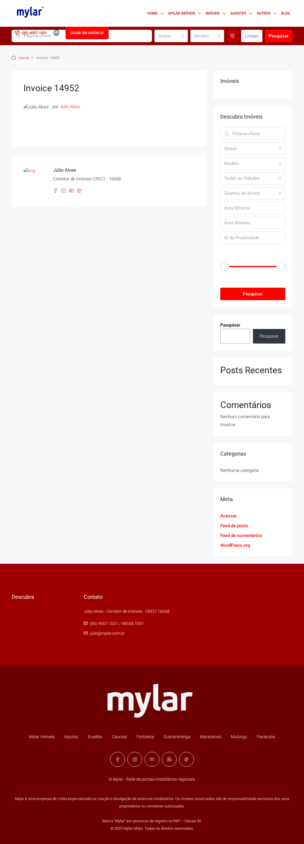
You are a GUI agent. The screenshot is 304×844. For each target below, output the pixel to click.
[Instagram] (134, 759)
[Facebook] (117, 759)
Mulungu (239, 736)
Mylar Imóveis (181, 13)
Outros (263, 13)
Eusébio (95, 736)
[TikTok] (186, 759)
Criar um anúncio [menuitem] (87, 33)
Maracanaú (210, 736)
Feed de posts (234, 525)
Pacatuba (266, 736)
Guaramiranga (177, 736)
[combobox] (171, 36)
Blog (285, 13)
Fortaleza (145, 736)
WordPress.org (235, 545)
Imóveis (213, 13)
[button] (252, 277)
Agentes (238, 13)
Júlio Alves (70, 106)
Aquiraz (71, 736)
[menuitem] (31, 33)
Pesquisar (279, 36)
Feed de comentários (241, 535)
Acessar (228, 516)
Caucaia (119, 736)
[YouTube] (152, 759)
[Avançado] (233, 36)
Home (152, 13)
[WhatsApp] (169, 759)
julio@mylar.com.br (107, 633)
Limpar (252, 36)
